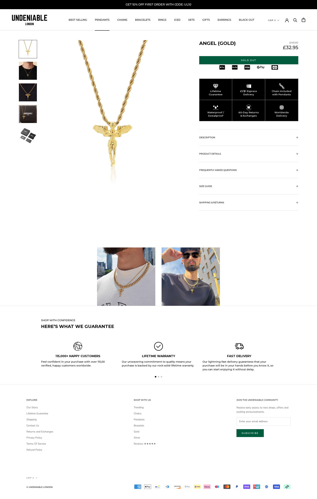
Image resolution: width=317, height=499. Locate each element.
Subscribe (250, 433)
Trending (139, 407)
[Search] (295, 20)
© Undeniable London (39, 487)
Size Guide (205, 186)
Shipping (31, 419)
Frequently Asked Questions (218, 170)
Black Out (246, 19)
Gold (136, 431)
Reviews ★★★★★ (145, 443)
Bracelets (142, 19)
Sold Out (248, 60)
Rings (162, 19)
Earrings (224, 19)
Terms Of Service (36, 443)
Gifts (206, 19)
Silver (137, 437)
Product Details (210, 153)
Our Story (32, 407)
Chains (122, 19)
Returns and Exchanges (39, 431)
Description (207, 137)
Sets (191, 19)
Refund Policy (34, 450)
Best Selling (78, 19)
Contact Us (32, 425)
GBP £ (272, 20)
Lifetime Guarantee (37, 413)
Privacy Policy (34, 437)
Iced (177, 19)
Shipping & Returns (211, 202)
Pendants (102, 19)
